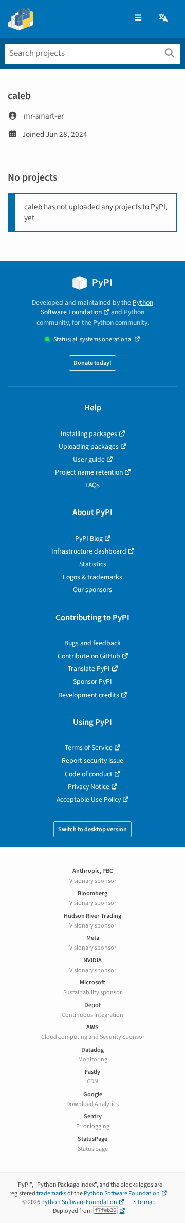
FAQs (92, 485)
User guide (89, 459)
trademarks (51, 1193)
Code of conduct (89, 774)
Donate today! (92, 363)
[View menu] (138, 18)
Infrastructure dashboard (88, 551)
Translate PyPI (89, 669)
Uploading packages (89, 446)
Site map (144, 1202)
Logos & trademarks (92, 577)
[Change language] (164, 18)
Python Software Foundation (97, 307)
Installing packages (89, 434)
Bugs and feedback (92, 643)
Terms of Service (89, 748)
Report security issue (92, 760)
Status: (93, 339)
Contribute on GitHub (89, 656)
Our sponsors (92, 590)
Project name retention (89, 472)
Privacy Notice (88, 787)
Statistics (92, 564)
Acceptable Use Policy (89, 799)
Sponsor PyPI (92, 681)
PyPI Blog (89, 538)
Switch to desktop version (92, 829)
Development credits (88, 695)
